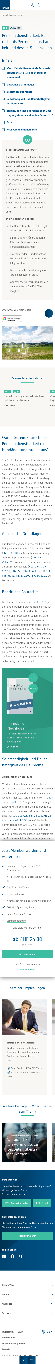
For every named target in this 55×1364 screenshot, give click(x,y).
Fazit (9, 122)
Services (6, 1313)
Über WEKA (8, 1285)
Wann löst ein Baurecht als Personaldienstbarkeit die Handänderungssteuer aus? (28, 73)
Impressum (8, 1331)
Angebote (7, 1303)
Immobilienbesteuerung (13, 15)
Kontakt (6, 1349)
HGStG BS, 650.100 (19, 575)
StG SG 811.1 (39, 575)
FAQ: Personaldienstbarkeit (22, 129)
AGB (20, 1331)
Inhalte (5, 1294)
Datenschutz (8, 1337)
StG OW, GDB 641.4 (23, 571)
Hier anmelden (27, 969)
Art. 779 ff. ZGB (37, 602)
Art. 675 (48, 797)
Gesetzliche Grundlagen (21, 84)
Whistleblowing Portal (13, 1343)
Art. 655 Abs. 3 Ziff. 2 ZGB (27, 815)
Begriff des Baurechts (19, 91)
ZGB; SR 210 (10, 553)
